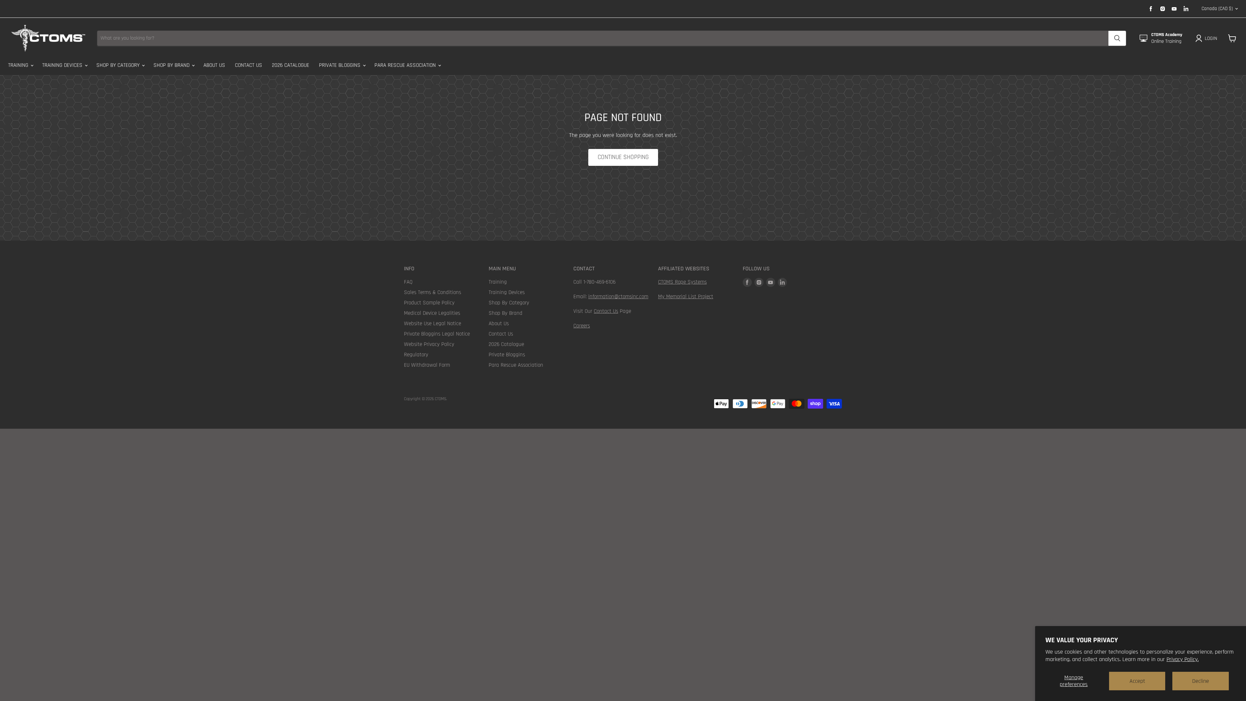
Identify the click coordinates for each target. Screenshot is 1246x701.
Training (19, 65)
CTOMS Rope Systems (682, 282)
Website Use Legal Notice (432, 323)
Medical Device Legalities (432, 313)
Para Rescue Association (405, 65)
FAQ (408, 282)
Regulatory (416, 354)
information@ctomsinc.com (618, 296)
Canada (1217, 9)
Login (1211, 38)
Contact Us (248, 65)
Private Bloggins (340, 65)
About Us (214, 65)
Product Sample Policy (429, 302)
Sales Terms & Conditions (432, 292)
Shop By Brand (172, 65)
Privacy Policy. (1183, 659)
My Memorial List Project (685, 296)
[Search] (1117, 38)
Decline (1200, 681)
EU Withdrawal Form (427, 365)
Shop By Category (118, 65)
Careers (581, 325)
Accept (1137, 681)
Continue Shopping (623, 157)
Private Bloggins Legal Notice (437, 334)
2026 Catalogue (290, 65)
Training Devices (63, 65)
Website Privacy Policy (429, 344)
